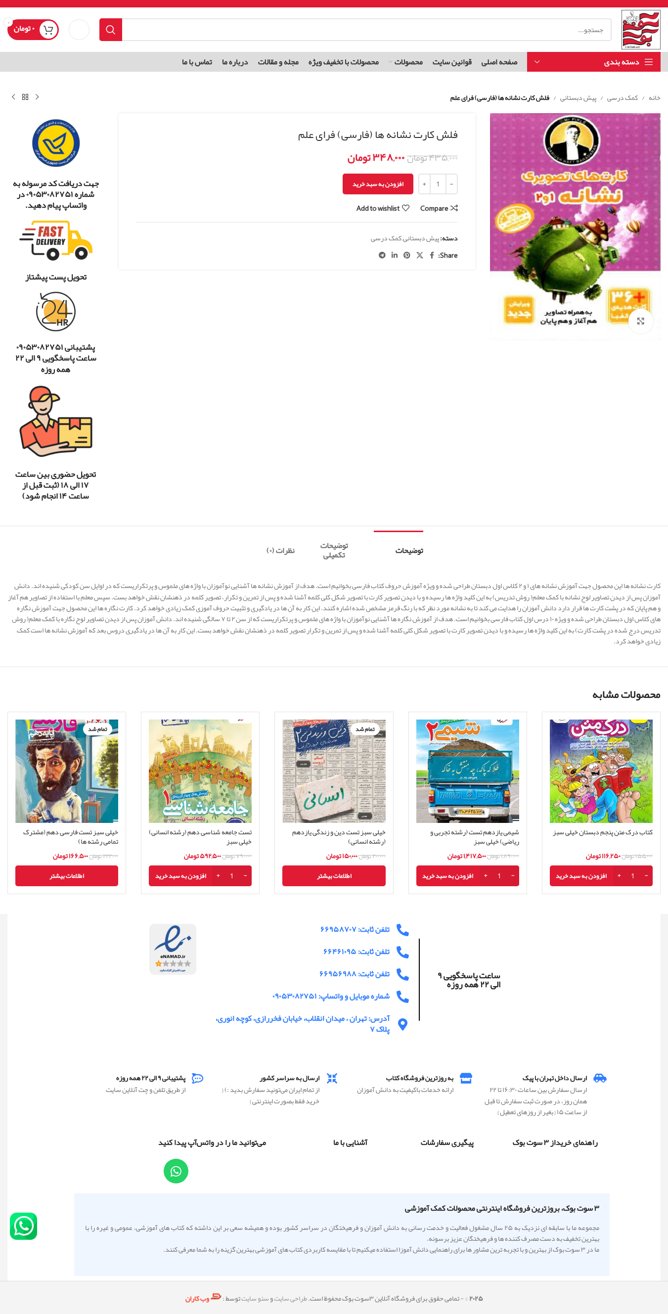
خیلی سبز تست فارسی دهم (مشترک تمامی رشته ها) (70, 837)
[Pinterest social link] (407, 255)
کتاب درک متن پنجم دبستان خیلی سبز (603, 832)
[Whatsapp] (176, 1171)
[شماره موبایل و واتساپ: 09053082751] (403, 997)
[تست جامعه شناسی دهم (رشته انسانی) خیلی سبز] (200, 771)
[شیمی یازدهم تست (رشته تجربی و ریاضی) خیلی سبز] (467, 771)
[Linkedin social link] (395, 255)
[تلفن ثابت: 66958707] (403, 930)
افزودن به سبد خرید (378, 184)
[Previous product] (37, 97)
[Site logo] (641, 32)
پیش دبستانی (578, 97)
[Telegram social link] (382, 255)
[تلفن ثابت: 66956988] (403, 974)
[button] (601, 875)
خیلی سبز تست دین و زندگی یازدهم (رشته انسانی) (339, 837)
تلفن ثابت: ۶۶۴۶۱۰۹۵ (356, 951)
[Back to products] (25, 97)
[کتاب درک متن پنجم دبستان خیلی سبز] (601, 771)
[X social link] (419, 255)
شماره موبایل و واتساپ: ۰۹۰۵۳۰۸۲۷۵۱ (331, 996)
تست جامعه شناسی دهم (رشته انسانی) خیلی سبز (200, 837)
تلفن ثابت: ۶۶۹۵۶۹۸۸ (354, 974)
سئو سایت (255, 1299)
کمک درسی (622, 97)
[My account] (79, 30)
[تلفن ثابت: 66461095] (403, 952)
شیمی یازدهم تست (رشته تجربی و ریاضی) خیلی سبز (474, 837)
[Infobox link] (55, 164)
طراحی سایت (290, 1299)
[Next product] (13, 97)
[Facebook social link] (432, 255)
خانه (655, 97)
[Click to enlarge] (640, 321)
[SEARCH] (110, 29)
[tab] (398, 546)
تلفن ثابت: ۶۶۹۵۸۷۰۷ (355, 929)
